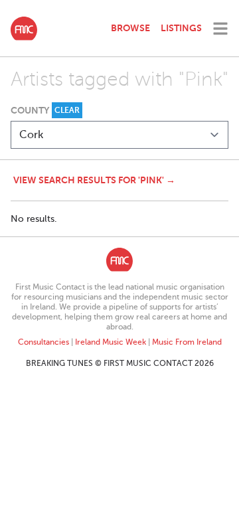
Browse (130, 28)
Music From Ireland (187, 342)
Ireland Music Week (110, 342)
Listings (181, 28)
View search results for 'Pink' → (94, 180)
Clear (67, 110)
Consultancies (43, 342)
